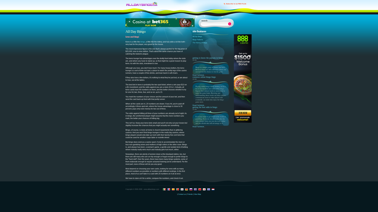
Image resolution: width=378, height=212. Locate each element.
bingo (142, 42)
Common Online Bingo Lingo (204, 77)
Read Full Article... (199, 75)
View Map (197, 194)
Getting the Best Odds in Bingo (205, 107)
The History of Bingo (200, 43)
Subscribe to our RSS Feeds (236, 4)
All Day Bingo (197, 36)
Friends (190, 194)
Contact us (182, 194)
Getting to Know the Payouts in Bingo (208, 58)
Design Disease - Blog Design (142, 3)
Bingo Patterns (198, 39)
